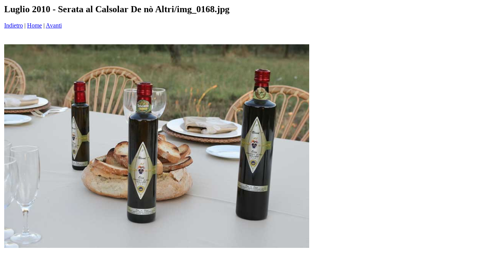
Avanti (54, 25)
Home (34, 25)
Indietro (13, 25)
